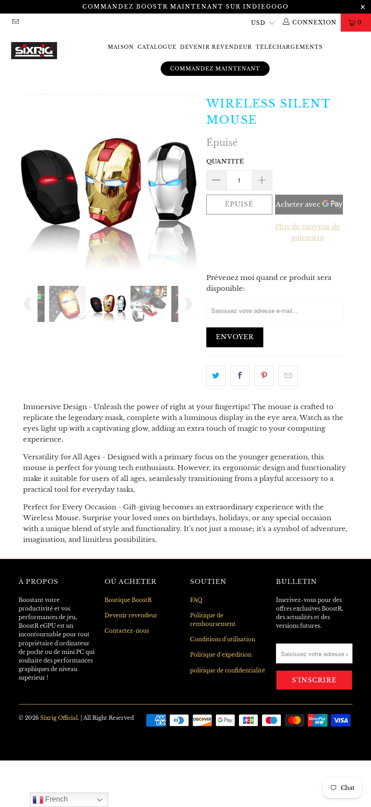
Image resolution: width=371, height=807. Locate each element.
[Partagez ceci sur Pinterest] (264, 376)
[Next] (188, 183)
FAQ (196, 600)
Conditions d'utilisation (222, 639)
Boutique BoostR (128, 600)
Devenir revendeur (216, 47)
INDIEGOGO (266, 6)
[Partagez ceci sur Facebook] (240, 376)
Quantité (225, 161)
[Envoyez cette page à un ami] (288, 376)
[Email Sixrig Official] (15, 22)
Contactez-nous (127, 630)
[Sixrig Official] (34, 48)
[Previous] (28, 183)
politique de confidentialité (227, 670)
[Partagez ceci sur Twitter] (216, 376)
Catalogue (157, 47)
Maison (121, 47)
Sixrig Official (59, 717)
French (55, 799)
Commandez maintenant (215, 68)
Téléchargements (289, 47)
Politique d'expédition (221, 654)
